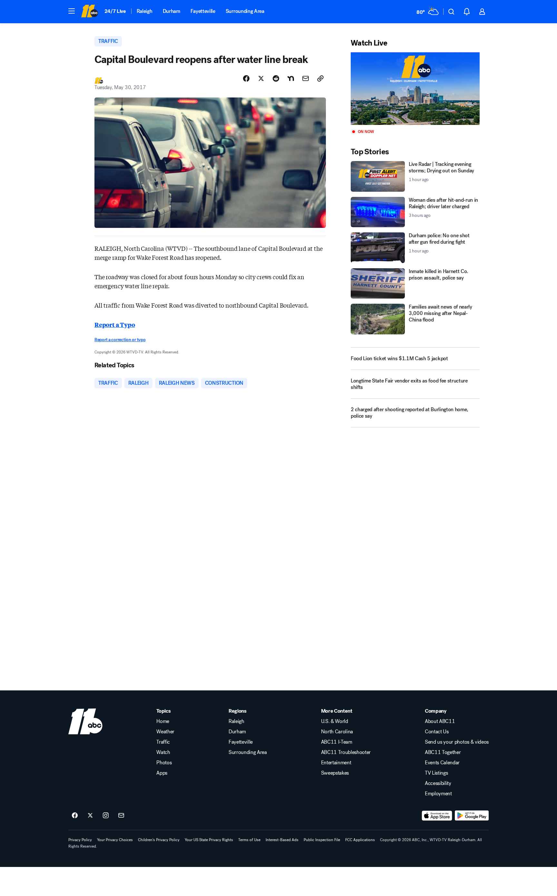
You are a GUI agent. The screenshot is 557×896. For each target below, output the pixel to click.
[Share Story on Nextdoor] (290, 78)
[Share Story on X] (261, 78)
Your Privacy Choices (115, 840)
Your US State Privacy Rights (209, 840)
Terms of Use (249, 840)
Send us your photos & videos (457, 742)
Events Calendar (442, 762)
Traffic (163, 742)
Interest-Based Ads (282, 840)
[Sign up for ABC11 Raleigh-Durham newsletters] (121, 815)
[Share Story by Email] (305, 78)
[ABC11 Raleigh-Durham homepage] (89, 12)
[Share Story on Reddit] (275, 78)
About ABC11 (440, 721)
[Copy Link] (320, 78)
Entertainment (336, 762)
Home (162, 721)
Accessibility (438, 783)
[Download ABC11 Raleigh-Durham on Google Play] (472, 815)
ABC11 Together (443, 752)
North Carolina (337, 731)
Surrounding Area (245, 11)
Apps (161, 773)
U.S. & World (334, 721)
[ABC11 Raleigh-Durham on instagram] (105, 815)
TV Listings (436, 773)
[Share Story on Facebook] (246, 78)
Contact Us (437, 731)
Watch (163, 752)
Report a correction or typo (119, 340)
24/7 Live (115, 11)
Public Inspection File (322, 840)
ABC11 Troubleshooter (346, 752)
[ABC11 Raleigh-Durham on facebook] (74, 815)
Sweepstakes (335, 773)
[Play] (415, 88)
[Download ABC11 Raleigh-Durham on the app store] (437, 815)
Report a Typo (114, 324)
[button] (71, 11)
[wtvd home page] (85, 721)
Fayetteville (203, 11)
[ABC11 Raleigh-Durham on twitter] (90, 815)
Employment (438, 793)
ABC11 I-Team (336, 742)
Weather (165, 731)
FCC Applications (360, 840)
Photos (163, 762)
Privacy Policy (80, 840)
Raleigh (144, 11)
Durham (171, 11)
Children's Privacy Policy (159, 840)
